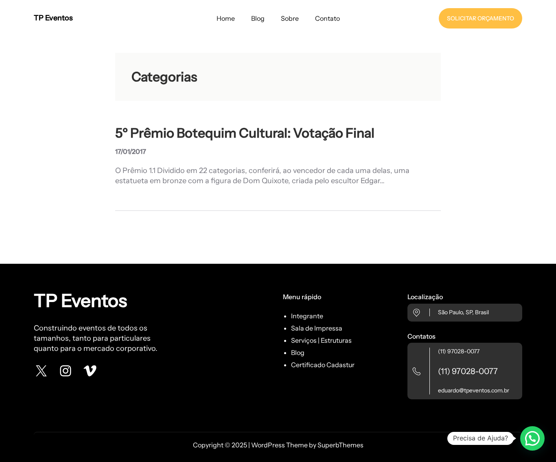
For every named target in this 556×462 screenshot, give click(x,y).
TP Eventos (53, 17)
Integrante (307, 316)
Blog (297, 352)
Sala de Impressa (316, 328)
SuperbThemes (340, 445)
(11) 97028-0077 (458, 351)
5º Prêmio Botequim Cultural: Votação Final (244, 133)
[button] (532, 438)
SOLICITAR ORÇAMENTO (480, 18)
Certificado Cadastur (323, 365)
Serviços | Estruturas (321, 340)
